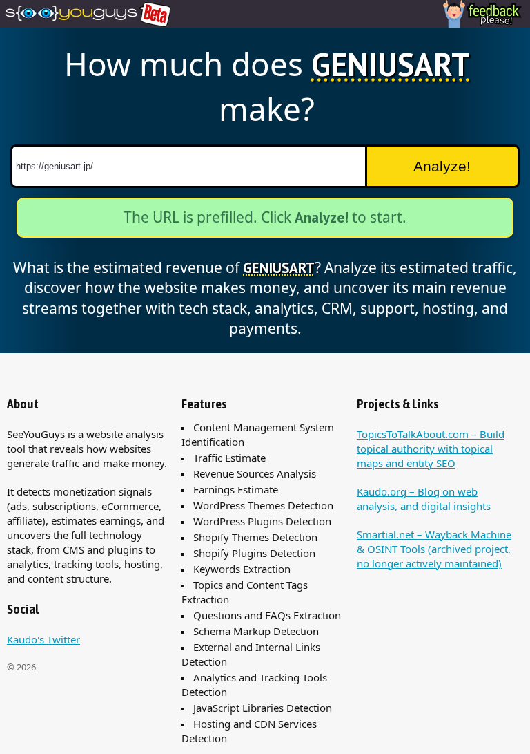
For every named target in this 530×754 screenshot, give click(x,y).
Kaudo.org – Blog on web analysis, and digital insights (424, 498)
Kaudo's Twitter (43, 639)
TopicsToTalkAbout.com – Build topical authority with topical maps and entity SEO (430, 448)
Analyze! (442, 166)
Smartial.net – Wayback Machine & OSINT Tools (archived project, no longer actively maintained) (434, 548)
